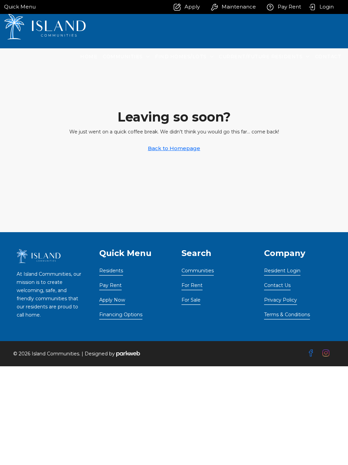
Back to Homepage (174, 148)
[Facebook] (312, 353)
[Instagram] (327, 353)
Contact (328, 56)
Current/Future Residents (260, 56)
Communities (123, 56)
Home (88, 56)
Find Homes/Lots (181, 56)
